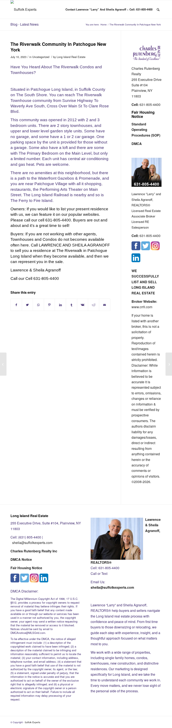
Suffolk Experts (32, 722)
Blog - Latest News (24, 24)
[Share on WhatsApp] (38, 305)
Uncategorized (40, 57)
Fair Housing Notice (143, 114)
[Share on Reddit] (93, 305)
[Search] (158, 9)
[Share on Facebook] (16, 305)
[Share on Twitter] (27, 305)
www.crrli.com (142, 306)
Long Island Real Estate (71, 57)
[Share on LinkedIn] (60, 305)
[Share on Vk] (82, 305)
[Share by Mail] (104, 305)
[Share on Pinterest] (49, 305)
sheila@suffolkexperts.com (32, 542)
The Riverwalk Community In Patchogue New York (58, 47)
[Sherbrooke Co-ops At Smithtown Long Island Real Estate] (3, 364)
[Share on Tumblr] (71, 305)
